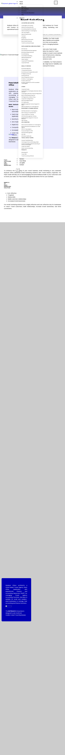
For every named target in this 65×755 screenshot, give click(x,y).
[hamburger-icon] (56, 2)
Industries (24, 11)
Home (21, 1)
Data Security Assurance (27, 13)
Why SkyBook (25, 9)
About (21, 3)
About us (23, 7)
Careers (22, 159)
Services (22, 18)
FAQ (22, 15)
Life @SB (22, 163)
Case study (23, 161)
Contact (22, 164)
